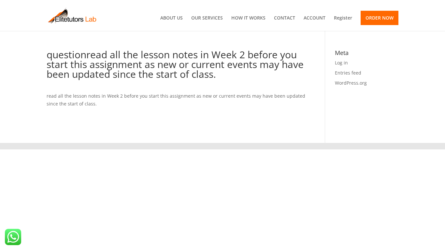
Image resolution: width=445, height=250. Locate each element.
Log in (341, 63)
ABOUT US (171, 18)
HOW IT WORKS (248, 18)
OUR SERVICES (207, 18)
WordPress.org (351, 83)
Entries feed (348, 73)
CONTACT (284, 18)
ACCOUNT (314, 18)
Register (343, 18)
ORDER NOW (380, 18)
